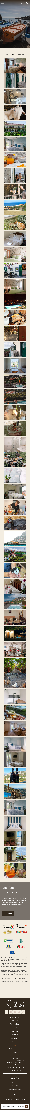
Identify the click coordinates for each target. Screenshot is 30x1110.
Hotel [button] (13, 54)
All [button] (7, 54)
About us (15, 1020)
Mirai (24, 1099)
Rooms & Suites (15, 1024)
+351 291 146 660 (16, 1070)
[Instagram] (6, 1012)
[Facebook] (11, 1012)
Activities (15, 1034)
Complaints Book (15, 1089)
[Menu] (2, 3)
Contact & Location (15, 1049)
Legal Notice (15, 1082)
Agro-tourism (15, 1038)
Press (15, 1052)
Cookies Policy (15, 1078)
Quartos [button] (21, 54)
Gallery (15, 1045)
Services (15, 1031)
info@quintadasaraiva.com (16, 1067)
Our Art (15, 1042)
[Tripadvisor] (19, 1012)
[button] (21, 3)
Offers (15, 1027)
